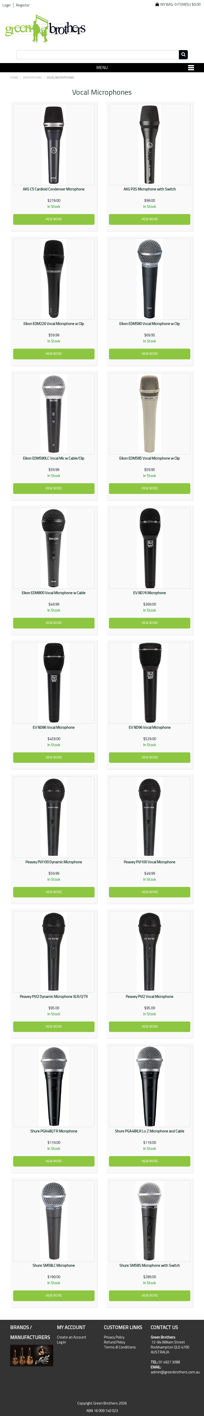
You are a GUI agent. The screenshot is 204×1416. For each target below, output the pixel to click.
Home (14, 77)
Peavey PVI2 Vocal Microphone (149, 996)
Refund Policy (114, 1342)
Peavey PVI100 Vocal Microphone (149, 862)
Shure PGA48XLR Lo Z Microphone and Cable (149, 1131)
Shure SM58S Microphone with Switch (149, 1265)
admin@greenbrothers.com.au (175, 1372)
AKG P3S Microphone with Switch (150, 189)
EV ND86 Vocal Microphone (54, 727)
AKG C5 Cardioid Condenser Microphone (54, 189)
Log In (61, 1342)
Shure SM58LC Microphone (54, 1265)
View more (54, 219)
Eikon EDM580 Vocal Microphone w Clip (149, 323)
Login (6, 5)
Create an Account (71, 1337)
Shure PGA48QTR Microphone (53, 1131)
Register (23, 5)
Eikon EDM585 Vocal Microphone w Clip (149, 458)
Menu (102, 67)
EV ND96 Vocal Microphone (150, 727)
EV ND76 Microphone (149, 593)
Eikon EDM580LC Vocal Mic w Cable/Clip (53, 458)
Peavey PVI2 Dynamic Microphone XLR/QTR (54, 996)
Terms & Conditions (120, 1347)
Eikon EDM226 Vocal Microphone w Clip (54, 323)
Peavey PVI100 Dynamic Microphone (54, 862)
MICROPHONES (32, 77)
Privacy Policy (114, 1337)
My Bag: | (180, 4)
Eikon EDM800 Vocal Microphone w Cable (54, 593)
